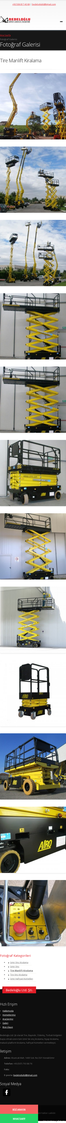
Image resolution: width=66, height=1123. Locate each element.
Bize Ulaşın (8, 1027)
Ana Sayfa (5, 35)
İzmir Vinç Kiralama (19, 962)
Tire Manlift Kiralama (21, 970)
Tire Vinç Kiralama (18, 974)
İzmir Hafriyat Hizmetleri (21, 978)
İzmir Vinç (14, 966)
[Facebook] (7, 1093)
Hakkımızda (8, 1010)
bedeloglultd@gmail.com (44, 4)
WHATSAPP (19, 1118)
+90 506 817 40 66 (21, 4)
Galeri (5, 1023)
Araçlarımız (8, 1019)
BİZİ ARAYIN (19, 1109)
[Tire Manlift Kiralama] (33, 107)
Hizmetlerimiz (9, 1014)
